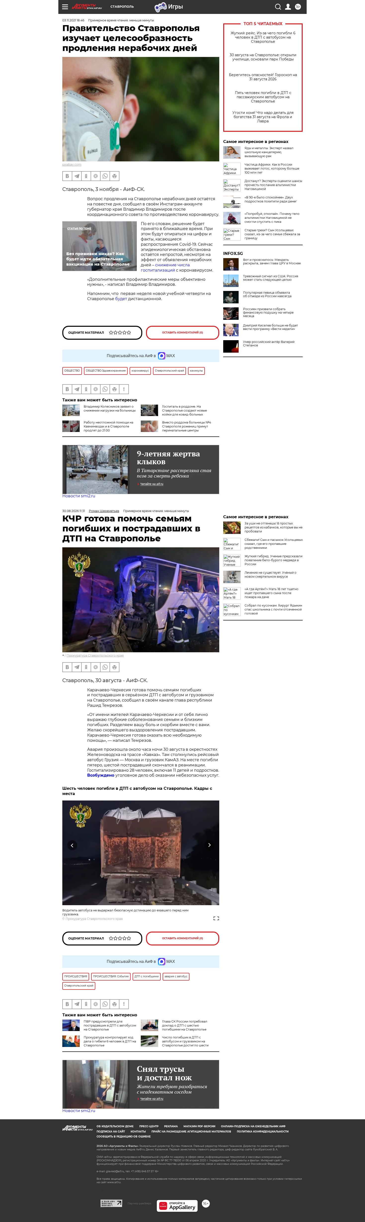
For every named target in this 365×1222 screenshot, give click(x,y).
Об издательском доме (115, 1126)
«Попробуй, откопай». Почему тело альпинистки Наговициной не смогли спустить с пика (272, 218)
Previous (72, 845)
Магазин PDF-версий (199, 1126)
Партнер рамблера (139, 1203)
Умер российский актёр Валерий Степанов (268, 343)
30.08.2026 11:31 (73, 511)
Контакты (138, 1131)
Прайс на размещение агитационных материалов (191, 1131)
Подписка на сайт (111, 1131)
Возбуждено (101, 775)
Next (209, 845)
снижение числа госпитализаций (165, 268)
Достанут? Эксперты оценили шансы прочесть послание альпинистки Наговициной (273, 185)
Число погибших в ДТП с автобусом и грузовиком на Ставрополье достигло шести (185, 1041)
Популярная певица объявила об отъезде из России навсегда (267, 294)
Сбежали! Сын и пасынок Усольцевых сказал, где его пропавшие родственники (274, 544)
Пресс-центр (148, 1126)
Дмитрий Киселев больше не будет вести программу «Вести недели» (270, 327)
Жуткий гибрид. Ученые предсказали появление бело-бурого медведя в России (273, 560)
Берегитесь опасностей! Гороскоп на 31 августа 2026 (263, 77)
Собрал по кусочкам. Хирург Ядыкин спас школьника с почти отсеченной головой (273, 609)
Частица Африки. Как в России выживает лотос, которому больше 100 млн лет (272, 168)
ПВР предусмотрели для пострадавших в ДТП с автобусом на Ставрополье (110, 1025)
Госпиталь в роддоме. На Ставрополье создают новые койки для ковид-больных (184, 410)
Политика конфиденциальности (263, 1131)
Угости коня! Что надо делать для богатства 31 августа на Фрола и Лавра (262, 117)
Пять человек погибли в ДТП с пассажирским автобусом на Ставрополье (263, 97)
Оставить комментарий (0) (182, 332)
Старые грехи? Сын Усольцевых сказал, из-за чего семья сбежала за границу (272, 234)
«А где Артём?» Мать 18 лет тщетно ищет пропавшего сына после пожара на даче (271, 593)
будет (121, 298)
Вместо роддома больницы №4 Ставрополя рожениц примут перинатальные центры (186, 426)
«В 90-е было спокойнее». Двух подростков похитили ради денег (271, 199)
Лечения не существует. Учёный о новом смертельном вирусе (270, 574)
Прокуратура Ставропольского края (95, 655)
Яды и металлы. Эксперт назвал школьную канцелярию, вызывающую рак (269, 152)
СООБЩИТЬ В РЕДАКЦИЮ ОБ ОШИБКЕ (124, 1136)
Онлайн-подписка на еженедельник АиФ (253, 1126)
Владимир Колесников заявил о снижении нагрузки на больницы (110, 408)
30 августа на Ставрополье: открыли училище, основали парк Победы (263, 57)
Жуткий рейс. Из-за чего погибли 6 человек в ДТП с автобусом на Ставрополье (263, 37)
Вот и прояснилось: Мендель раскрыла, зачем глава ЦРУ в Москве (272, 261)
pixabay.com (71, 164)
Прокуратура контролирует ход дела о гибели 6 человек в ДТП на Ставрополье (110, 1041)
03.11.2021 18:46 (73, 20)
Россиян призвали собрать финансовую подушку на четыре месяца (268, 312)
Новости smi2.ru (78, 496)
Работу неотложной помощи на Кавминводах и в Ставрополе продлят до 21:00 (108, 426)
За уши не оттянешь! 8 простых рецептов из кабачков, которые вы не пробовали (273, 527)
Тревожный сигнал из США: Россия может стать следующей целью (270, 278)
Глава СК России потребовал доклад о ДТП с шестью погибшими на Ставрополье (184, 1025)
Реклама (171, 1126)
